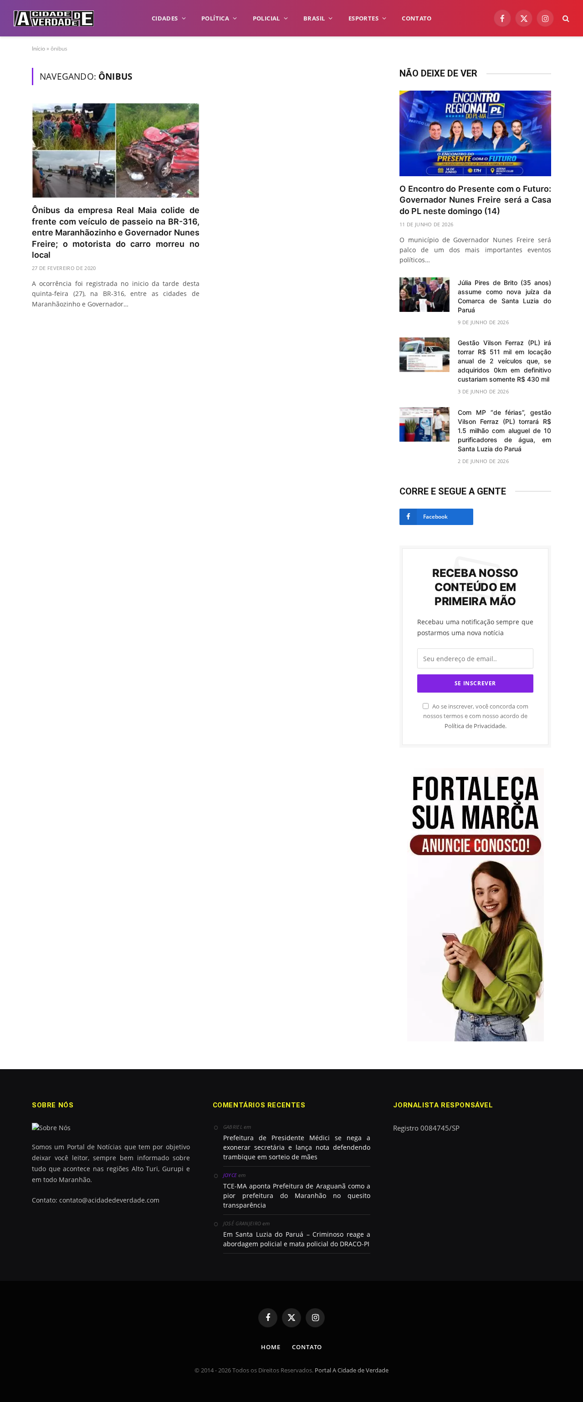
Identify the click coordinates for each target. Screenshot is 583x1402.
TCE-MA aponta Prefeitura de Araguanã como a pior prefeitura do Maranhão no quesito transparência (297, 1195)
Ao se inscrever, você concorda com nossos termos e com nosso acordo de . (475, 716)
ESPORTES (363, 18)
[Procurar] (565, 18)
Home (271, 1347)
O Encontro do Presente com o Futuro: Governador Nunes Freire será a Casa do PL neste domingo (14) (475, 200)
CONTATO (416, 18)
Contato (307, 1347)
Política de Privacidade (475, 726)
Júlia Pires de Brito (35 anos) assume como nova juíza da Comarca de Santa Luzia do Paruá (504, 296)
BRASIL (314, 18)
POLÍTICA (215, 18)
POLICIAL (266, 18)
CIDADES (165, 18)
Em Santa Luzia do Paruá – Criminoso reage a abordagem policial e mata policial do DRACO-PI (297, 1239)
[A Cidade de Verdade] (54, 18)
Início (38, 48)
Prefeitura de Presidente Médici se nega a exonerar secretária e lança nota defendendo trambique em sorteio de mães (297, 1147)
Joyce (230, 1175)
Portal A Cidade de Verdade (352, 1370)
